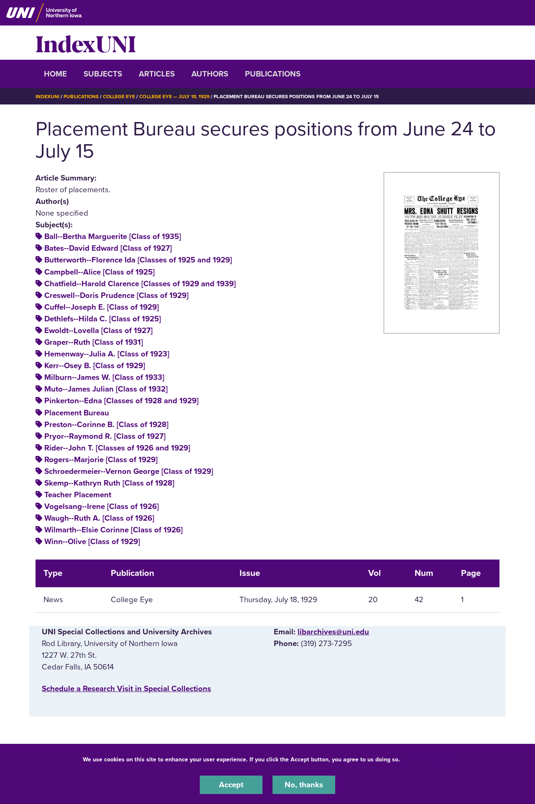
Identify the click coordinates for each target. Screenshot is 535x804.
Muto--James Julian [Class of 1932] (106, 389)
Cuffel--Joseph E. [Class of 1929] (101, 307)
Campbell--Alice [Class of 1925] (99, 272)
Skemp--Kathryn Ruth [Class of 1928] (109, 483)
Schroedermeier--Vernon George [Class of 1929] (128, 471)
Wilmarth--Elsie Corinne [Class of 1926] (113, 529)
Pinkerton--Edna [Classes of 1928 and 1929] (121, 400)
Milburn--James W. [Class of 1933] (104, 377)
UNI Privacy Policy (428, 759)
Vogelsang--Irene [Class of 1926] (101, 506)
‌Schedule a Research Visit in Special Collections (126, 688)
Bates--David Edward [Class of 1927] (108, 248)
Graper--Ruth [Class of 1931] (93, 342)
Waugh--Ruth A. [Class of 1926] (99, 518)
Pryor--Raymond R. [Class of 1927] (105, 436)
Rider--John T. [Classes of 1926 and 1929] (117, 448)
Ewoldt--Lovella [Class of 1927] (98, 330)
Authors (209, 74)
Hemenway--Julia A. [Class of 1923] (106, 354)
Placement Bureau (76, 412)
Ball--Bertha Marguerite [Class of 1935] (112, 236)
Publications (273, 74)
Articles (157, 74)
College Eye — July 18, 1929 (174, 96)
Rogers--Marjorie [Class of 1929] (101, 459)
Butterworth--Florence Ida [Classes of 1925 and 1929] (138, 260)
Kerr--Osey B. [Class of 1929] (94, 365)
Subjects (103, 74)
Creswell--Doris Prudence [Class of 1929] (116, 295)
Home (55, 74)
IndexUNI (86, 42)
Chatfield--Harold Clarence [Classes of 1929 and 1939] (140, 283)
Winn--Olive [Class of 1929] (92, 541)
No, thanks (304, 784)
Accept (231, 784)
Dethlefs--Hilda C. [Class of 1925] (102, 318)
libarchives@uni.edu (333, 631)
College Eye (119, 96)
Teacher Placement (77, 494)
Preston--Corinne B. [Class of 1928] (106, 424)
